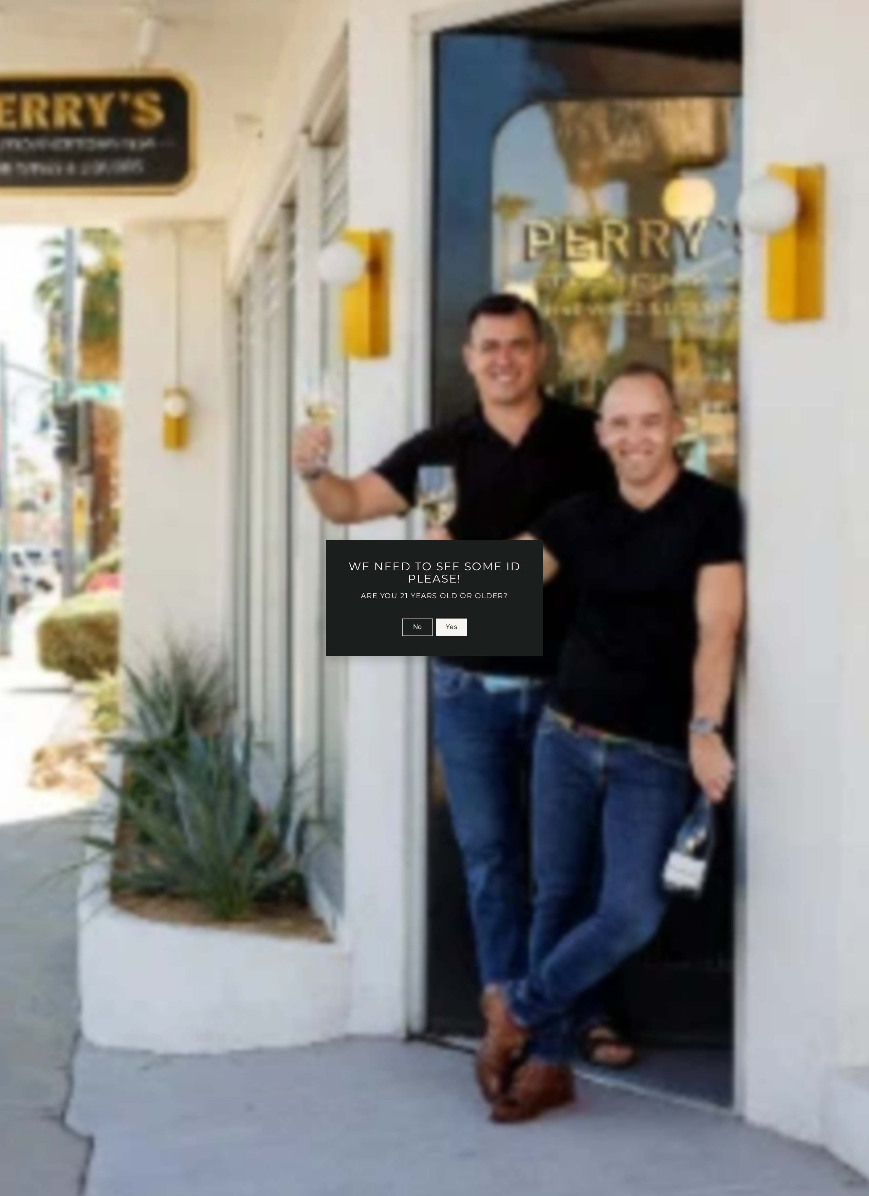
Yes (451, 627)
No (417, 627)
